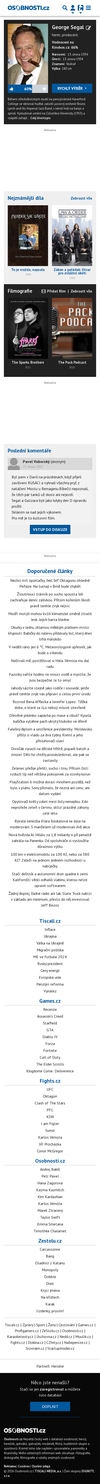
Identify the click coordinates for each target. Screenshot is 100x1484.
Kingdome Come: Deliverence (50, 1070)
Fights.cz (50, 1080)
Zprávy (27, 1324)
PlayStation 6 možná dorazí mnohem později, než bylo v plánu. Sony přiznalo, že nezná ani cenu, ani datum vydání (50, 787)
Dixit (50, 1283)
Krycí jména (50, 1290)
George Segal (68, 27)
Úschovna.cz (46, 1336)
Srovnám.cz (35, 1348)
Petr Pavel (50, 1176)
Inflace (50, 929)
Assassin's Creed (50, 1016)
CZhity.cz (53, 1342)
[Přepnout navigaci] (73, 8)
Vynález (50, 991)
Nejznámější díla (26, 198)
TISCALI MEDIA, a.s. (48, 1471)
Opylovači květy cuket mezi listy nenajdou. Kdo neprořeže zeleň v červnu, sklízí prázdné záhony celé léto (50, 807)
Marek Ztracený (50, 1210)
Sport (40, 1324)
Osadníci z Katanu (50, 1262)
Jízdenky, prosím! (50, 1310)
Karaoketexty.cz (20, 1336)
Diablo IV (50, 1036)
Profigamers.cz (27, 1330)
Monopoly (50, 1269)
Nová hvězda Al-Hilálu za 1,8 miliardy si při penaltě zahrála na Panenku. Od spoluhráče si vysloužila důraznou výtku (50, 840)
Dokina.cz (35, 1342)
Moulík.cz (83, 1336)
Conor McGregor (50, 1150)
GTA (50, 1029)
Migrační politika (50, 949)
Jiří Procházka (50, 1144)
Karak (50, 1304)
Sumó (50, 1130)
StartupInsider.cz (61, 1348)
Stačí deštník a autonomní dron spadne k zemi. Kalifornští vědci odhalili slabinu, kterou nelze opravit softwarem (50, 879)
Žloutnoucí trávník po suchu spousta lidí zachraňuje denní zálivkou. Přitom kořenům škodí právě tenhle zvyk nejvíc (50, 600)
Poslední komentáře (29, 450)
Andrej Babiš (50, 1169)
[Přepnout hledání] (65, 8)
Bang (50, 1256)
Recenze (50, 1009)
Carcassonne (50, 1249)
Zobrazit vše (81, 198)
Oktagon (50, 1096)
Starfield (50, 1023)
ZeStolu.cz (50, 1330)
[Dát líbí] (16, 89)
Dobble (50, 1276)
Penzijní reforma (50, 984)
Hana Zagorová (50, 1182)
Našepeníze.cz (76, 1342)
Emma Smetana (50, 1224)
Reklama (10, 1466)
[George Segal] (28, 53)
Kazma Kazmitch (50, 1189)
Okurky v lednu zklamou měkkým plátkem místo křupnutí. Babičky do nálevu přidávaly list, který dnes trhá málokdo (50, 633)
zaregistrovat (52, 1389)
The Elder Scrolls (50, 1064)
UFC (50, 1089)
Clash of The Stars (50, 1103)
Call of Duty (50, 1057)
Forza (50, 1043)
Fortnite (50, 1050)
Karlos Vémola (50, 1137)
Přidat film (56, 291)
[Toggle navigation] (88, 8)
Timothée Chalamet (50, 1230)
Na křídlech (50, 1297)
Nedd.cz (65, 1336)
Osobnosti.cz (50, 1160)
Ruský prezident (50, 963)
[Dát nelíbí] (40, 89)
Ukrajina (50, 936)
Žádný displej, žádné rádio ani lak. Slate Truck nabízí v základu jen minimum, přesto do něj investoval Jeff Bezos (50, 899)
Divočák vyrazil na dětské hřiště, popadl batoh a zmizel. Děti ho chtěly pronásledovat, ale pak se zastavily (50, 754)
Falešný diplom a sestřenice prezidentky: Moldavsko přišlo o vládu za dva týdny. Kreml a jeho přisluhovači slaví (50, 735)
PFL (50, 1109)
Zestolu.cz (50, 1240)
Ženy (52, 1324)
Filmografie (20, 291)
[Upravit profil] (88, 28)
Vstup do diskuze (50, 529)
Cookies (24, 1466)
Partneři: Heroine (50, 1366)
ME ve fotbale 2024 (50, 956)
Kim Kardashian (50, 1196)
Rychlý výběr (70, 88)
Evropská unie (50, 977)
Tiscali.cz (50, 920)
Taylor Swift (50, 1217)
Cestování (66, 1324)
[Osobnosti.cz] (28, 8)
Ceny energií (50, 970)
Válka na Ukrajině (50, 943)
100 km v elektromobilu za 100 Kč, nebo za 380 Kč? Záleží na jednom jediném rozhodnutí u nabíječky (50, 860)
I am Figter (50, 1123)
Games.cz (50, 1000)
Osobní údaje (41, 1466)
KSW (50, 1116)
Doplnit (50, 1406)
